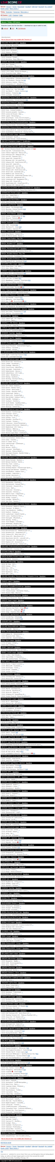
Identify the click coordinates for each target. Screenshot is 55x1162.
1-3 (22, 734)
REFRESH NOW (6, 19)
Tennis (14, 6)
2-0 (20, 227)
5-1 (20, 278)
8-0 (22, 739)
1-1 (27, 91)
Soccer (3, 6)
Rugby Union (5, 8)
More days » (25, 12)
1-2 (25, 311)
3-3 (23, 1043)
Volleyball (34, 6)
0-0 (23, 287)
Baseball (41, 6)
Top (2, 1151)
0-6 (35, 149)
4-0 (17, 732)
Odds (21, 15)
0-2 (34, 753)
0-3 (29, 78)
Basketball (21, 6)
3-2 (20, 220)
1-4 (31, 1050)
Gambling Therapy (20, 1158)
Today (3, 12)
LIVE (10, 15)
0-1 (20, 93)
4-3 (25, 273)
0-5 (20, 765)
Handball (28, 6)
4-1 (26, 354)
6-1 (22, 751)
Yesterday (9, 12)
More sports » (14, 8)
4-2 (21, 207)
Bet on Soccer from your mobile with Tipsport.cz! (16, 39)
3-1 (25, 80)
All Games (4, 15)
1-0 (25, 261)
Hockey (8, 6)
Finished (15, 15)
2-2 (21, 617)
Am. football (48, 6)
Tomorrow (16, 12)
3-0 (22, 89)
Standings (23, 43)
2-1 (27, 100)
